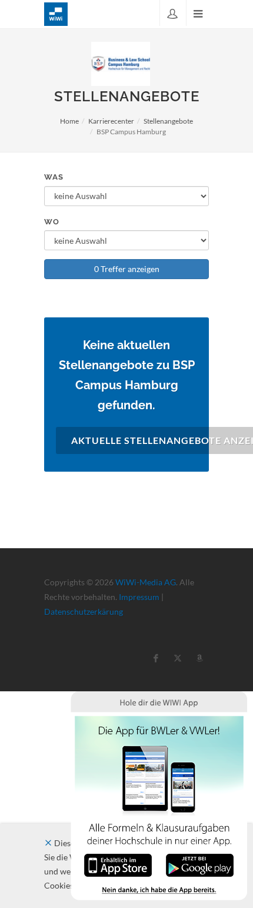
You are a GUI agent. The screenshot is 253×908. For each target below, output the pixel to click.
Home (69, 121)
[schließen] (48, 843)
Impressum (139, 597)
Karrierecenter (111, 121)
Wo (51, 221)
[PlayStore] (199, 864)
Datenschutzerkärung (83, 612)
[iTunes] (118, 864)
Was (54, 177)
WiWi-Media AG (145, 582)
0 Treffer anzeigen (126, 269)
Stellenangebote (168, 121)
